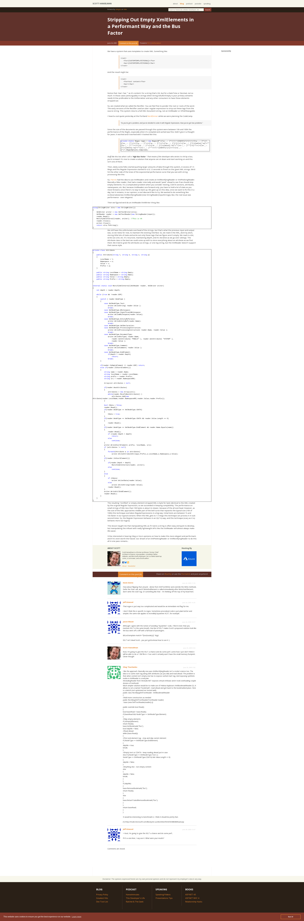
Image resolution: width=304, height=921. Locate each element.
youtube (198, 3)
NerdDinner (152, 116)
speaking (207, 3)
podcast (189, 3)
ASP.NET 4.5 (190, 894)
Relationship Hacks (193, 901)
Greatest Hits (102, 898)
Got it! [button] (290, 917)
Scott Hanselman (102, 3)
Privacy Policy (102, 894)
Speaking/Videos (163, 894)
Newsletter (131, 566)
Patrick (114, 179)
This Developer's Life (135, 898)
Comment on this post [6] (128, 43)
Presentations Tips (164, 898)
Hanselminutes (132, 894)
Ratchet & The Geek (134, 901)
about (175, 3)
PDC (148, 43)
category (118, 9)
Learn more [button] (76, 917)
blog (182, 3)
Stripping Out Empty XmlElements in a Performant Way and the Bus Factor (150, 26)
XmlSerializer (156, 43)
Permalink (185, 574)
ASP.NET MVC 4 (192, 898)
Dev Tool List (102, 901)
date (125, 9)
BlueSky (168, 574)
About (124, 566)
